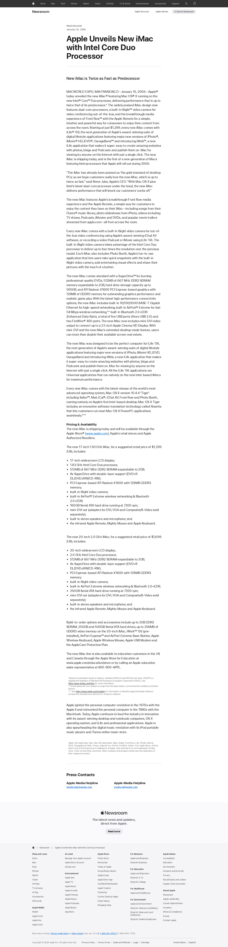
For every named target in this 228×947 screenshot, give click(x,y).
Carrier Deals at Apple (108, 897)
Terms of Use (104, 942)
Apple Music (70, 886)
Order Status (103, 901)
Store (34, 858)
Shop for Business (138, 862)
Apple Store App (105, 880)
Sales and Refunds (121, 942)
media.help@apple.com (79, 787)
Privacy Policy (88, 942)
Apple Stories (162, 11)
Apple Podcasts (72, 903)
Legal (135, 942)
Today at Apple (104, 867)
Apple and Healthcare (140, 893)
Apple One (69, 878)
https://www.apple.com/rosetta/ (90, 691)
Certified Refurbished (107, 884)
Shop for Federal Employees (143, 919)
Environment (169, 867)
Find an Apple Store (60, 933)
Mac (34, 862)
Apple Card (37, 916)
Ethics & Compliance (172, 912)
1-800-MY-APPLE (108, 933)
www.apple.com (97, 433)
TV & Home (37, 888)
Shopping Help (104, 905)
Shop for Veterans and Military (144, 908)
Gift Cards (37, 901)
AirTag (35, 892)
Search (185, 11)
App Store (69, 912)
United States (179, 942)
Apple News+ (71, 899)
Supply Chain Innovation (174, 884)
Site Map (145, 942)
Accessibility (169, 858)
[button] (186, 3)
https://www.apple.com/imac (81, 683)
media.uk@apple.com (126, 787)
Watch (35, 875)
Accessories (38, 897)
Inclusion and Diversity (173, 871)
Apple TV (69, 882)
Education (167, 862)
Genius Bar (103, 862)
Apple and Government (141, 904)
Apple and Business (139, 858)
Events (166, 916)
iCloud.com (70, 867)
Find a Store (103, 858)
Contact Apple (169, 920)
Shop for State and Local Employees (141, 913)
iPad (34, 867)
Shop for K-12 (136, 878)
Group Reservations (107, 871)
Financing (102, 892)
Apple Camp (103, 875)
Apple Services (142, 11)
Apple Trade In (104, 888)
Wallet (35, 912)
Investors (167, 908)
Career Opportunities (173, 903)
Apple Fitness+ (71, 895)
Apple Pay (37, 920)
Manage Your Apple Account (78, 858)
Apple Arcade (71, 890)
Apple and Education (139, 873)
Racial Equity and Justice (174, 880)
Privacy (166, 875)
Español (192, 942)
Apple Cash (37, 925)
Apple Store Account (74, 862)
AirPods (35, 884)
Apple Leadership (171, 899)
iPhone (35, 871)
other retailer (77, 933)
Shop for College (138, 882)
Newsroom (40, 12)
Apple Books (70, 908)
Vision (35, 880)
